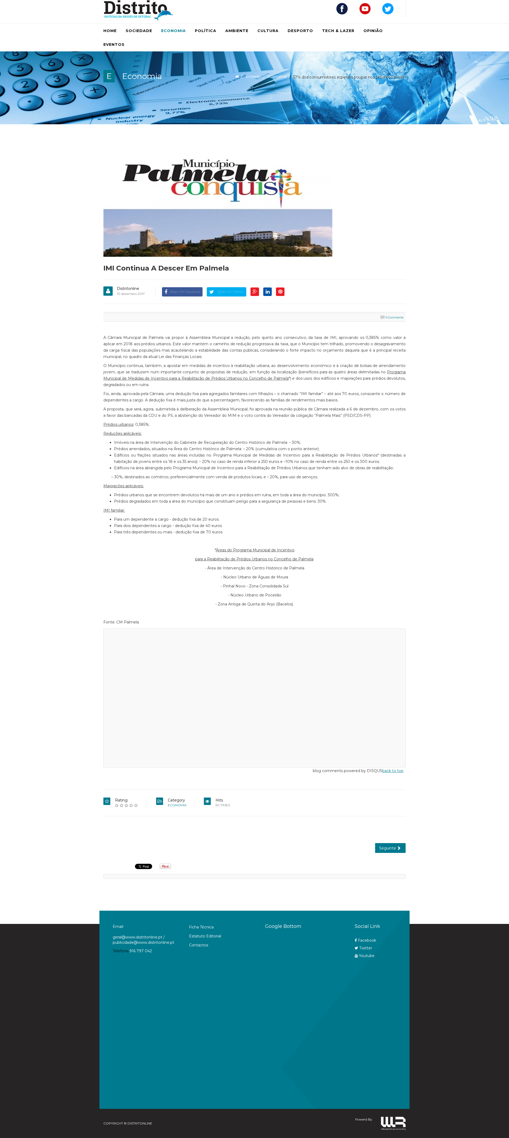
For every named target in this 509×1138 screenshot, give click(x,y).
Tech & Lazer (338, 30)
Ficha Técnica (201, 927)
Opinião (373, 30)
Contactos (198, 945)
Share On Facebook (185, 292)
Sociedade (139, 30)
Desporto (300, 30)
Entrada (253, 76)
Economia (173, 30)
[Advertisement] (299, 1016)
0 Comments (394, 317)
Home (110, 30)
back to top (392, 770)
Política (205, 30)
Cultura (268, 30)
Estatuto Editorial (205, 936)
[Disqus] (254, 697)
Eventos (114, 44)
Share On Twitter (230, 292)
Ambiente (236, 30)
